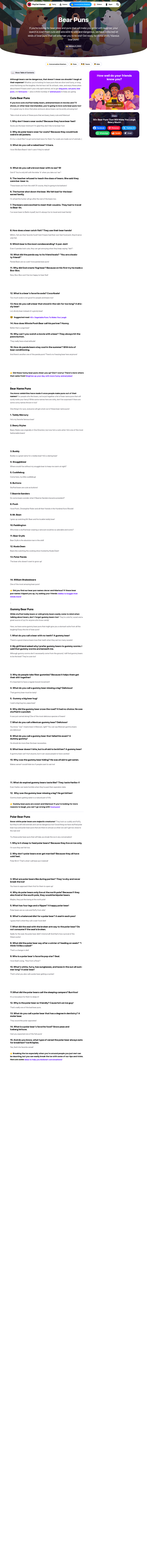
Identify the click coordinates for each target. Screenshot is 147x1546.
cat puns (72, 88)
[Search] (117, 4)
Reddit (117, 133)
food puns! (55, 807)
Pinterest (115, 128)
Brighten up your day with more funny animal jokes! (49, 376)
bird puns (23, 91)
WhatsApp (104, 133)
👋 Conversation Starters (56, 64)
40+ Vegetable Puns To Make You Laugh (48, 317)
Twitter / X (130, 128)
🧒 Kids (97, 64)
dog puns (63, 88)
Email (130, 133)
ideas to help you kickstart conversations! (43, 1059)
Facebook (100, 128)
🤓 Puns (73, 64)
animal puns (55, 91)
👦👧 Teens (85, 64)
